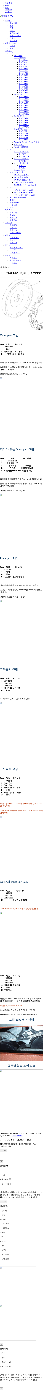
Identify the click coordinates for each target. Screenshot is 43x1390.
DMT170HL (24, 101)
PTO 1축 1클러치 (21, 152)
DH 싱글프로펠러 (21, 175)
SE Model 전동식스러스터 (25, 185)
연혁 (11, 26)
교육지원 (8, 223)
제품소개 (8, 51)
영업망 (8, 245)
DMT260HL (24, 107)
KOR (7, 5)
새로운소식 (14, 238)
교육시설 (13, 228)
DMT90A (23, 64)
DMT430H (23, 90)
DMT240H (23, 79)
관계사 (12, 31)
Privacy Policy (17, 1136)
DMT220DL (24, 118)
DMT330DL (24, 120)
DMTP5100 (23, 133)
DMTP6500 (23, 138)
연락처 (12, 38)
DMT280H (23, 84)
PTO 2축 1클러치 (21, 159)
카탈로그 (13, 258)
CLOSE (3, 1150)
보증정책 (13, 41)
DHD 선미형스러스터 (23, 180)
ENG (7, 8)
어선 (11, 48)
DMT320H (23, 86)
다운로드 (13, 263)
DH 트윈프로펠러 (21, 177)
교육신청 (13, 230)
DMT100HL (24, 97)
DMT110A (23, 71)
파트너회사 (14, 33)
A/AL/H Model (20, 58)
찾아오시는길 (15, 36)
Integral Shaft (19, 170)
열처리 (12, 215)
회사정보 (8, 21)
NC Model (18, 56)
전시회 (12, 240)
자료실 (8, 255)
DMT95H (23, 66)
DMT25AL (23, 60)
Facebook (8, 10)
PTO (11, 149)
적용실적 (13, 243)
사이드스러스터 (16, 172)
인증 (11, 28)
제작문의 (13, 220)
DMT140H (23, 73)
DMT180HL (24, 103)
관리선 (12, 46)
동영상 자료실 (16, 260)
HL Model (18, 94)
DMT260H (23, 82)
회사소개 (13, 23)
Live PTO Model (20, 129)
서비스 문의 (15, 253)
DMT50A (23, 62)
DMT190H (23, 77)
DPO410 (22, 161)
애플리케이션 (10, 43)
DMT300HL (24, 110)
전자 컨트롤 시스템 (18, 197)
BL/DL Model (19, 116)
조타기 (12, 187)
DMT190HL (24, 105)
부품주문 (8, 3)
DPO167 (22, 168)
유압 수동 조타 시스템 (23, 190)
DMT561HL (24, 114)
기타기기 (13, 207)
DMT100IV (23, 69)
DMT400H (23, 88)
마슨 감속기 (19, 145)
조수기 (12, 200)
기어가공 (13, 212)
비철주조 (13, 218)
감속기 (12, 53)
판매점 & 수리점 (16, 248)
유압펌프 (13, 205)
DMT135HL (24, 99)
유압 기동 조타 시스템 (23, 192)
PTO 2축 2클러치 (21, 163)
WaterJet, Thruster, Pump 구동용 (27, 142)
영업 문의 (14, 250)
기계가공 (8, 210)
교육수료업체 (15, 233)
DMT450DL (24, 123)
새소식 (8, 235)
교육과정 (13, 225)
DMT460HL (24, 112)
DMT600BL (24, 125)
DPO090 (22, 166)
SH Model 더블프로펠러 (24, 182)
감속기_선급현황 (21, 147)
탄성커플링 (14, 202)
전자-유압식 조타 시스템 (24, 195)
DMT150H (23, 75)
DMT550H (23, 92)
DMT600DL (24, 127)
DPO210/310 (24, 156)
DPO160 (22, 154)
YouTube (8, 12)
